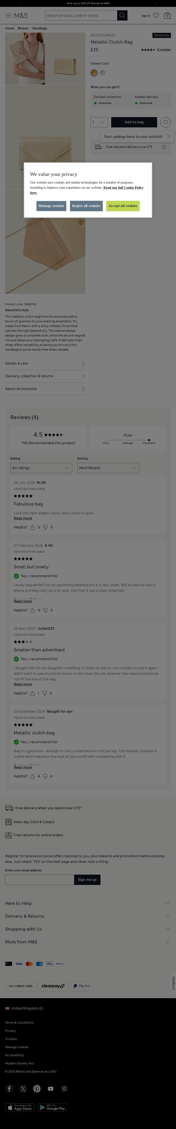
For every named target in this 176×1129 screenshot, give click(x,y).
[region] (88, 190)
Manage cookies (51, 206)
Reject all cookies (86, 206)
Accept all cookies (123, 206)
